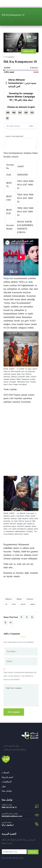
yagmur (32, 604)
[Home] (29, 735)
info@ (4, 816)
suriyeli (23, 604)
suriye (14, 604)
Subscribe (33, 852)
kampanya (30, 599)
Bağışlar (19, 599)
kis (6, 604)
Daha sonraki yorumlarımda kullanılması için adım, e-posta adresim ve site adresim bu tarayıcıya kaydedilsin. (20, 675)
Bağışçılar (8, 599)
